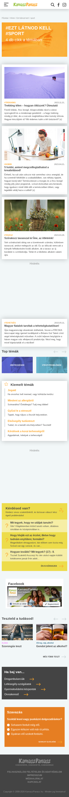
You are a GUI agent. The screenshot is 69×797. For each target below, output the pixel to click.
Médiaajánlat (34, 778)
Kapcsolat (34, 782)
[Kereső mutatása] (53, 4)
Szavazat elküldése (47, 742)
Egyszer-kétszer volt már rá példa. (30, 729)
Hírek (12, 18)
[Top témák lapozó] (34, 351)
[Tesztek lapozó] (34, 618)
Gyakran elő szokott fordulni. (27, 734)
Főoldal (5, 18)
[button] (58, 4)
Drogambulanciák (14, 679)
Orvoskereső (11, 694)
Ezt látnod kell (23, 18)
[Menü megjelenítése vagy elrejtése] (6, 4)
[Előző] (55, 351)
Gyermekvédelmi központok (20, 689)
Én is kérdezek (49, 566)
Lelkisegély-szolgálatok (18, 684)
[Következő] (63, 351)
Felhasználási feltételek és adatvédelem (34, 772)
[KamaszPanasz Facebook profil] (34, 596)
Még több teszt (51, 657)
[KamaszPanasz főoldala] (25, 4)
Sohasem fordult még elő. (25, 725)
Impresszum (34, 775)
